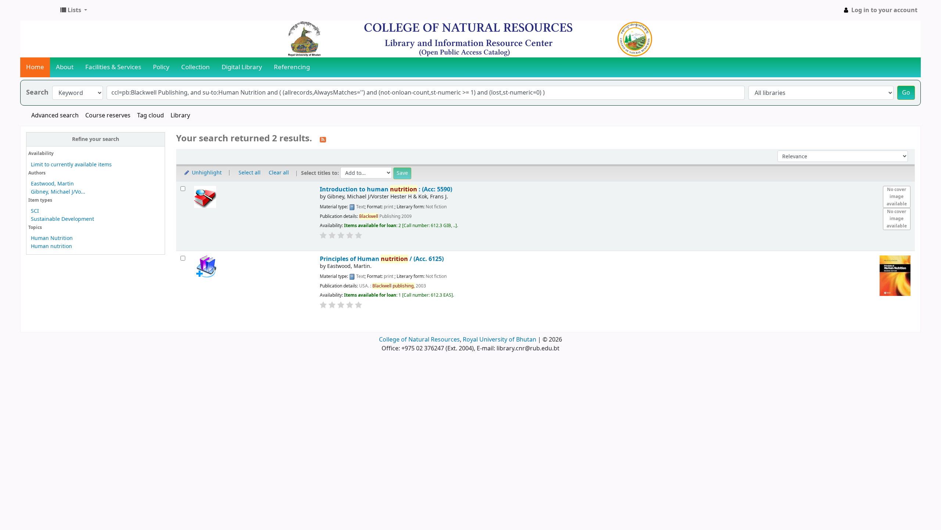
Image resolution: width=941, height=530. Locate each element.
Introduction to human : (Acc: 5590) (386, 189)
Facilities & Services (113, 67)
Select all (250, 173)
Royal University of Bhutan (499, 339)
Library (180, 115)
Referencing (292, 67)
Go (906, 92)
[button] (73, 10)
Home (35, 67)
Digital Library (242, 67)
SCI (35, 211)
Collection (195, 67)
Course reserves (107, 115)
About (65, 67)
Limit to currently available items (71, 165)
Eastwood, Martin (52, 184)
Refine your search (95, 139)
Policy (161, 67)
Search (37, 93)
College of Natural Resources (419, 339)
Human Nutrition (52, 238)
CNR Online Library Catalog (39, 10)
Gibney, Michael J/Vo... (58, 192)
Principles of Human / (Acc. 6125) (382, 259)
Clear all (279, 173)
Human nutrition (51, 246)
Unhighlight (206, 173)
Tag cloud (150, 115)
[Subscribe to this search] (323, 139)
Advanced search (55, 115)
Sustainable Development (62, 219)
